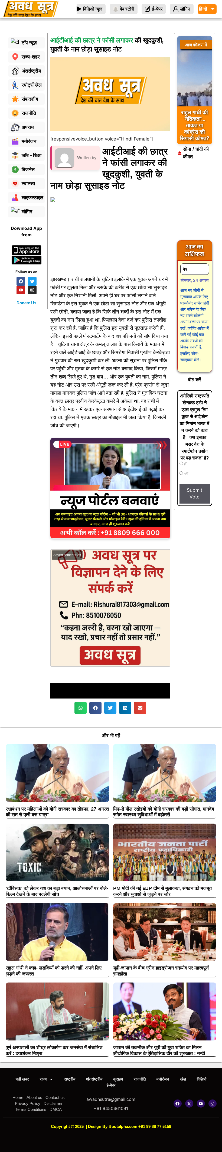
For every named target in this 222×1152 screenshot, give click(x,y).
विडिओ (201, 1079)
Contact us (55, 1097)
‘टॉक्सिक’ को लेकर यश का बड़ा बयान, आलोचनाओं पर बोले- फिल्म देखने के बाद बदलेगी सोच (57, 891)
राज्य (43, 1079)
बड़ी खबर (22, 1079)
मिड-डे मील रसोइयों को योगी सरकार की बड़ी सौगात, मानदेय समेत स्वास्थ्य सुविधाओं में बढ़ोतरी (163, 812)
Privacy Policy (27, 1103)
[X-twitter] (189, 1103)
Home (17, 1097)
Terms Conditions (30, 1109)
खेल (183, 1079)
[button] (80, 708)
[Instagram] (212, 1103)
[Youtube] (201, 1103)
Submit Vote (194, 493)
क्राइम (118, 1079)
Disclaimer (53, 1103)
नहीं (185, 474)
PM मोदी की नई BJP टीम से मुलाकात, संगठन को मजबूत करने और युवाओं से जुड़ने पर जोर (162, 891)
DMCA (56, 1109)
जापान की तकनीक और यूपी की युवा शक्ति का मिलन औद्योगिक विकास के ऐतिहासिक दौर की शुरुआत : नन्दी (159, 1050)
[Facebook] (178, 1103)
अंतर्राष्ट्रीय (94, 1079)
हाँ (184, 464)
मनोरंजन (162, 1079)
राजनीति (140, 1079)
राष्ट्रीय (69, 1079)
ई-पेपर (111, 1085)
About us (34, 1097)
